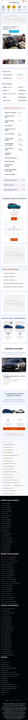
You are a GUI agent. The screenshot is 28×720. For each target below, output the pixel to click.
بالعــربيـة (3, 694)
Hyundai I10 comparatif (8, 469)
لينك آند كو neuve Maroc (6, 540)
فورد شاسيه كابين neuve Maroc (8, 571)
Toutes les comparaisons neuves (14, 434)
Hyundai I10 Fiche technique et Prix (10, 455)
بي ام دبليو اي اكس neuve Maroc (8, 557)
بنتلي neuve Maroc (5, 535)
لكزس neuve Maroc (5, 507)
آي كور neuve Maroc (6, 503)
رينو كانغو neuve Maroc (6, 595)
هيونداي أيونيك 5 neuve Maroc (8, 575)
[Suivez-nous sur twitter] (10, 700)
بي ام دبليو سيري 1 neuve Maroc (8, 559)
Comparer (14, 239)
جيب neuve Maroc (5, 552)
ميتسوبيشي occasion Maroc (7, 655)
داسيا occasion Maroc (6, 616)
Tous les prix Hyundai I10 (8, 461)
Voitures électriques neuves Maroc (11, 480)
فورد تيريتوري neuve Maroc (7, 569)
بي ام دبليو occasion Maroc (7, 627)
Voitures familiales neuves (9, 493)
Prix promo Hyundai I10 (8, 450)
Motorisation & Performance (12, 108)
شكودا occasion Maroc (6, 641)
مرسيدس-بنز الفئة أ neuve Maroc (8, 581)
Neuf (8, 12)
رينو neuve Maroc (5, 529)
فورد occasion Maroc (6, 620)
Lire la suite (6, 383)
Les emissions (4, 680)
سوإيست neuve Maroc (6, 509)
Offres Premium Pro (6, 666)
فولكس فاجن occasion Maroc (8, 608)
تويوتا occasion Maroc (6, 637)
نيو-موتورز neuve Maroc (6, 511)
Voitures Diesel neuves (18, 485)
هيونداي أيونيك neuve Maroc (7, 573)
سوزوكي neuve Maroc (6, 521)
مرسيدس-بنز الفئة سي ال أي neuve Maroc (10, 583)
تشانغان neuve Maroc (6, 527)
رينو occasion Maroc (6, 610)
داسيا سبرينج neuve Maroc (7, 567)
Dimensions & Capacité (10, 180)
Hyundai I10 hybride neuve (9, 466)
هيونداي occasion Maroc (6, 618)
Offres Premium (5, 664)
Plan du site (4, 692)
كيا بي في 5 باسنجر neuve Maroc (8, 579)
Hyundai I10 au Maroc (7, 458)
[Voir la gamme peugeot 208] (20, 326)
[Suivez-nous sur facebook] (16, 700)
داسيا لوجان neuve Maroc (7, 565)
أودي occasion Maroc (6, 625)
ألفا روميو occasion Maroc (7, 653)
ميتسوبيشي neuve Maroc (7, 542)
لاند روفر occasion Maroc (7, 631)
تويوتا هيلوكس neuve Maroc (7, 599)
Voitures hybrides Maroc (8, 477)
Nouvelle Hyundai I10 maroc (9, 463)
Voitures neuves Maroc (8, 474)
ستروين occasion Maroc (6, 629)
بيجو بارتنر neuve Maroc (6, 591)
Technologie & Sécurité (10, 190)
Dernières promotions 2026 (7, 672)
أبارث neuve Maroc (5, 523)
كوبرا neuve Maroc (5, 531)
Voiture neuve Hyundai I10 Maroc (10, 471)
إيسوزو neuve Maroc (6, 548)
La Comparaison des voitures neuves (10, 674)
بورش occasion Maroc (6, 651)
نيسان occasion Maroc (6, 639)
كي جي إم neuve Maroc (6, 533)
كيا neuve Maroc (5, 513)
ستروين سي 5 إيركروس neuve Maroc (9, 561)
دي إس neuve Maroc (6, 544)
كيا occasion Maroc (5, 635)
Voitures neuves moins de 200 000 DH (11, 482)
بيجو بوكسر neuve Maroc (6, 589)
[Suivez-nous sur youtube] (7, 700)
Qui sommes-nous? (6, 662)
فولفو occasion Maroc (6, 647)
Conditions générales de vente (8, 688)
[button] (4, 45)
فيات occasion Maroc (6, 623)
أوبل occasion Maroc (6, 633)
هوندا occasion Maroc (6, 649)
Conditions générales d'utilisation (9, 686)
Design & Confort (8, 185)
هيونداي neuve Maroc (6, 525)
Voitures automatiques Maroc (10, 490)
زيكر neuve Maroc (5, 550)
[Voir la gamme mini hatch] (8, 326)
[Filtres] (26, 1)
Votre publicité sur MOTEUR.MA (8, 668)
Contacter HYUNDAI (14, 31)
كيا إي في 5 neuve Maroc (7, 577)
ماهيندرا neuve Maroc (6, 519)
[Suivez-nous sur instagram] (19, 700)
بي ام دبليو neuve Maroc (6, 538)
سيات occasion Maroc (6, 645)
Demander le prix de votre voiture (9, 676)
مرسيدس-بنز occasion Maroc (8, 612)
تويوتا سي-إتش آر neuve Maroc (8, 597)
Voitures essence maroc (8, 488)
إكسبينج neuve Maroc (6, 546)
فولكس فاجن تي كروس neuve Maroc (9, 603)
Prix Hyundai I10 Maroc (8, 452)
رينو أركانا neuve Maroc (6, 593)
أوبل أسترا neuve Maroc (6, 587)
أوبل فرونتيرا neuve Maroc (7, 585)
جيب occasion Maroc (6, 643)
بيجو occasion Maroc (6, 614)
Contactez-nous (5, 690)
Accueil (4, 12)
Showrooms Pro (5, 670)
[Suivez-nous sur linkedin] (13, 700)
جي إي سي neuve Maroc (7, 515)
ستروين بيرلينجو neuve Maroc (8, 563)
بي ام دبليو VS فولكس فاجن (14, 428)
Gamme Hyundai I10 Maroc (9, 444)
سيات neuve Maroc (5, 505)
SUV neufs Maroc (7, 485)
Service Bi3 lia (4, 678)
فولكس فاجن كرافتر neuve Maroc (8, 601)
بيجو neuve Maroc (5, 517)
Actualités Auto (5, 682)
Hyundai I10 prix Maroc (8, 447)
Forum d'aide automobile (7, 684)
